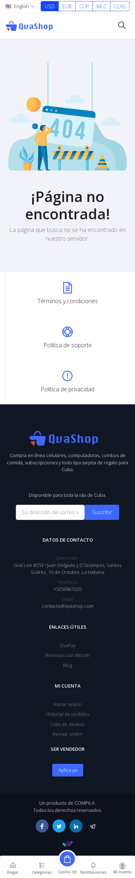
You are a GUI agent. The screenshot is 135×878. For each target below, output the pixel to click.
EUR (67, 6)
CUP (84, 6)
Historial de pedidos (67, 714)
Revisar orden (67, 734)
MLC (101, 6)
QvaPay (67, 645)
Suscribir (102, 512)
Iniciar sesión (68, 704)
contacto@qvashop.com (67, 606)
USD (50, 6)
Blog (67, 665)
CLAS (120, 6)
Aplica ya (67, 770)
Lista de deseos (67, 724)
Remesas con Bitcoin (67, 655)
